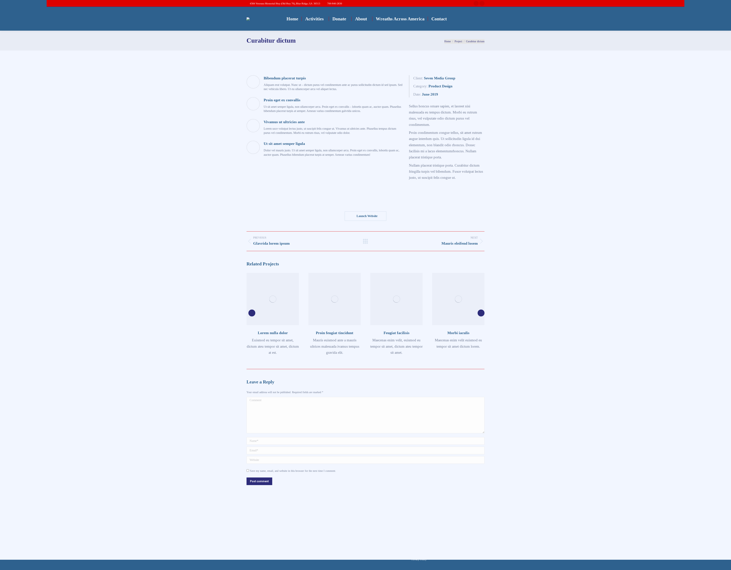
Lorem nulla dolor (273, 333)
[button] (251, 313)
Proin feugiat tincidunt (334, 333)
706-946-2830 (334, 3)
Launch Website (366, 216)
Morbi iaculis (458, 333)
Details (273, 299)
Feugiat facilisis (396, 333)
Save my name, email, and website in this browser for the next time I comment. (293, 470)
